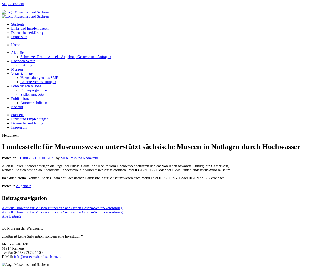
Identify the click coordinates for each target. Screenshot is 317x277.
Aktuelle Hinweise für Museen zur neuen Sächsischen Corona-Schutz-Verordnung (62, 208)
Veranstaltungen (23, 73)
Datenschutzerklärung (27, 33)
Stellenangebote (32, 94)
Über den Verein (23, 61)
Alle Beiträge (11, 216)
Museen (17, 69)
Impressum (19, 37)
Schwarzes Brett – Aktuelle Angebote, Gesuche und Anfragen (65, 57)
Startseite (17, 24)
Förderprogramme (33, 90)
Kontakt (17, 107)
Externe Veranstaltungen (38, 82)
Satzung (26, 65)
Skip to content (13, 4)
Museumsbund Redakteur (79, 158)
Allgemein (23, 186)
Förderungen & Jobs (26, 86)
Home (15, 45)
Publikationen (21, 99)
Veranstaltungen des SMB (39, 78)
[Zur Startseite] (25, 12)
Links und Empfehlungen (30, 28)
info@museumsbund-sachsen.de (37, 257)
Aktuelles (18, 53)
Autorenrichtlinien (33, 103)
